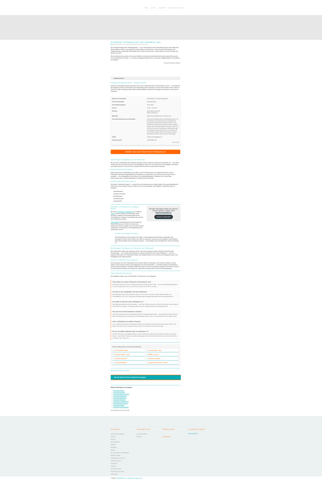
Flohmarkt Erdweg (118, 405)
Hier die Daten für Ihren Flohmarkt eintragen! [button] (130, 377)
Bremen (113, 444)
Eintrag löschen (193, 433)
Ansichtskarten (142, 434)
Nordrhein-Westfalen (118, 458)
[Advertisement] (161, 27)
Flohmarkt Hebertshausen (121, 407)
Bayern (113, 436)
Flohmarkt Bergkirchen (120, 398)
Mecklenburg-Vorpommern (120, 452)
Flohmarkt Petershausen (120, 403)
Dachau (113, 213)
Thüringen (114, 474)
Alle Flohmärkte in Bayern (121, 350)
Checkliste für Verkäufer (154, 358)
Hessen (113, 450)
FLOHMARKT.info (120, 478)
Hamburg (114, 447)
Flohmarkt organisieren (121, 358)
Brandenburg (115, 442)
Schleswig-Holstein (117, 471)
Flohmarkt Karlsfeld (119, 392)
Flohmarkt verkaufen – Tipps (122, 354)
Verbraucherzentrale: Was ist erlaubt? (158, 362)
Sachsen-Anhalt (116, 469)
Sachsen (113, 466)
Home (146, 8)
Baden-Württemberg (118, 434)
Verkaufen (162, 8)
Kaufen (153, 8)
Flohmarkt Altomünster (120, 396)
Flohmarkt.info (115, 222)
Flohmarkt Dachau (118, 390)
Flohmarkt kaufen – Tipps (154, 350)
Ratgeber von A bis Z (176, 8)
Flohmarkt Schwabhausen (121, 401)
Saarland (114, 463)
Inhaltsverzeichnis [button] (119, 78)
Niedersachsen (116, 455)
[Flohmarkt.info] (125, 8)
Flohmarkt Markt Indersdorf (121, 394)
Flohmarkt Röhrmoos (119, 399)
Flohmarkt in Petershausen (125, 211)
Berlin (113, 439)
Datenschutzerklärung (163, 212)
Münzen (139, 436)
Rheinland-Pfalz (116, 460)
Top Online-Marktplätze (121, 362)
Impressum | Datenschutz (134, 478)
